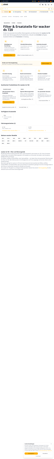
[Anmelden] (39, 4)
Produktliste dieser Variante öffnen (10, 130)
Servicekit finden (22, 107)
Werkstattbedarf (33, 11)
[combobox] (43, 1)
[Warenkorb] (48, 4)
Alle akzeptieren (31, 453)
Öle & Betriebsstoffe (44, 11)
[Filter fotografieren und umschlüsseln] (49, 9)
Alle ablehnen (45, 453)
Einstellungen (38, 456)
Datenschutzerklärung (43, 450)
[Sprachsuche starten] (51, 9)
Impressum (50, 450)
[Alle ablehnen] (51, 444)
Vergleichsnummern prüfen (8, 107)
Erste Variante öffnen (43, 100)
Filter (26, 11)
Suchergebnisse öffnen (26, 99)
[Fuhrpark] (42, 4)
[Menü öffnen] (51, 4)
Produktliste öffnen (8, 55)
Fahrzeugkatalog (17, 11)
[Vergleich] (45, 4)
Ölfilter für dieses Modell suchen (24, 55)
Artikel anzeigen (45, 63)
